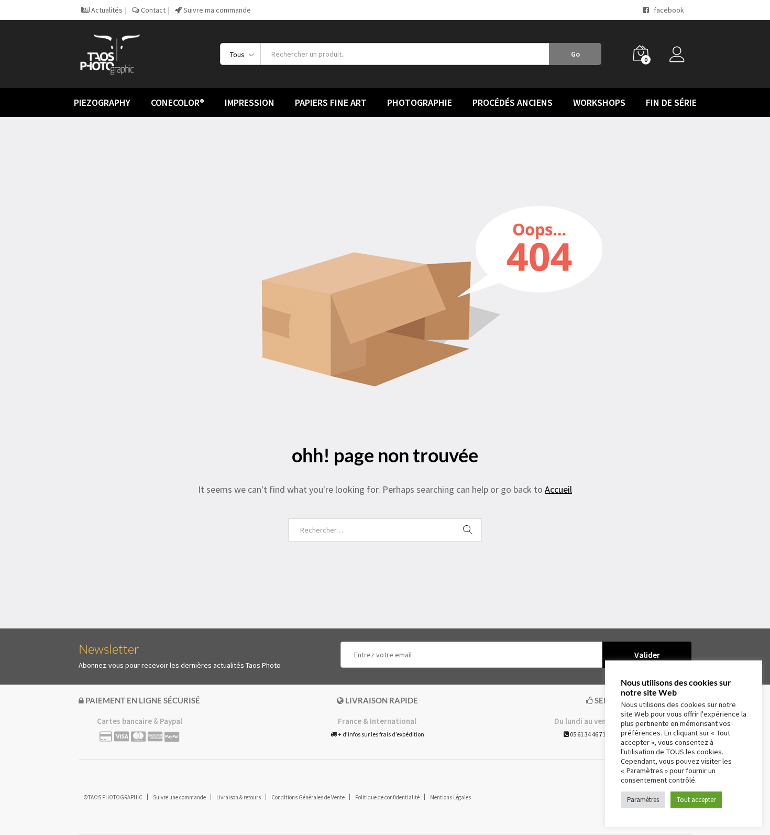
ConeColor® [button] (177, 102)
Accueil (558, 489)
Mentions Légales (450, 797)
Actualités (106, 10)
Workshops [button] (599, 102)
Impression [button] (249, 102)
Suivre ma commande (216, 10)
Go (575, 54)
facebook (666, 10)
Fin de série (671, 102)
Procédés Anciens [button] (512, 102)
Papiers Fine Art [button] (331, 102)
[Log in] (680, 57)
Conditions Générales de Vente (308, 797)
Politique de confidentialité (387, 797)
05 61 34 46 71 (587, 734)
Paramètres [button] (643, 799)
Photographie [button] (419, 102)
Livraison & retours (238, 797)
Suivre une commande (179, 797)
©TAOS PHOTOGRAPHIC (113, 797)
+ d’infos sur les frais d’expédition (380, 734)
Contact (152, 10)
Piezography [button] (102, 102)
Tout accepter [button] (696, 799)
